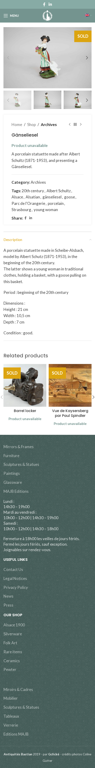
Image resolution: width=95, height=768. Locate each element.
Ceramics (11, 660)
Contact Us (13, 569)
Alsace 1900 (14, 624)
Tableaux (11, 716)
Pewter (9, 669)
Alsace (17, 197)
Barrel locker (25, 410)
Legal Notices (15, 578)
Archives (49, 124)
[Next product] (80, 124)
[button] (8, 57)
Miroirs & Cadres (18, 689)
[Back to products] (75, 124)
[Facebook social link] (44, 4)
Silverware (12, 633)
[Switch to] (88, 15)
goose (69, 197)
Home (17, 124)
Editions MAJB (16, 734)
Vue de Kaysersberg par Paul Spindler (70, 413)
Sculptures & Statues (21, 464)
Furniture (11, 455)
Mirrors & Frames (18, 446)
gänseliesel (52, 197)
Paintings (11, 473)
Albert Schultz (59, 190)
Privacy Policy (15, 587)
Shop (31, 124)
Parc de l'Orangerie (28, 203)
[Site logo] (47, 15)
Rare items (12, 651)
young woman (46, 209)
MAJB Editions (16, 491)
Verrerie (10, 725)
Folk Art (10, 642)
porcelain (56, 203)
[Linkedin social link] (50, 4)
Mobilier (10, 698)
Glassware (12, 482)
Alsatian (33, 197)
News (8, 596)
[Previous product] (69, 124)
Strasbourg (21, 209)
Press (8, 605)
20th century (33, 190)
